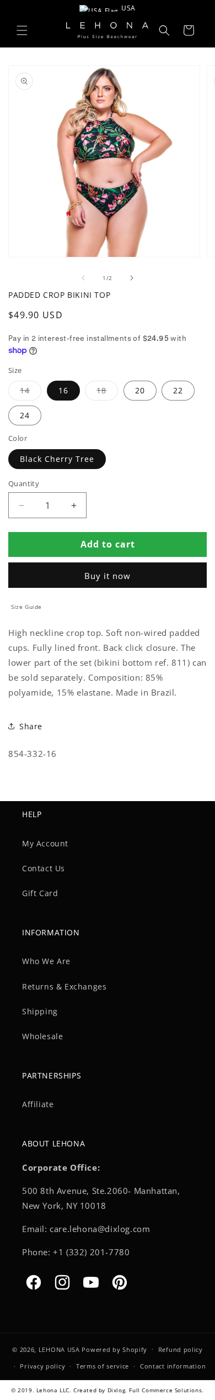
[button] (22, 30)
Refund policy (180, 1349)
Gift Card (40, 893)
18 (107, 393)
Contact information (173, 1366)
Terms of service (102, 1366)
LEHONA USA (59, 1349)
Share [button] (30, 726)
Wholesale (42, 1036)
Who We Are (46, 961)
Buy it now (107, 575)
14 (30, 393)
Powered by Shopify (114, 1349)
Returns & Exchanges (64, 986)
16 (63, 390)
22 (178, 390)
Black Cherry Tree (57, 459)
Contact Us (43, 868)
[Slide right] (132, 278)
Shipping (40, 1011)
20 (140, 390)
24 (25, 415)
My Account (45, 843)
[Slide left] (83, 278)
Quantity (23, 483)
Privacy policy (42, 1366)
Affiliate (37, 1104)
